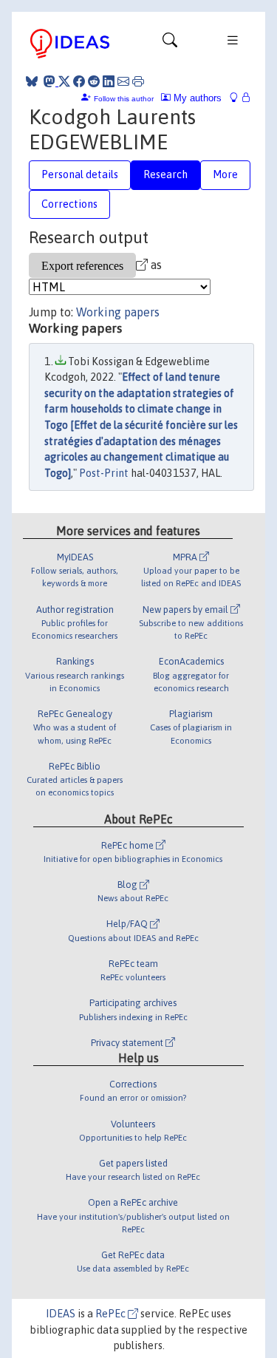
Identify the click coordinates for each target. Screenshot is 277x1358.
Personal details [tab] (79, 174)
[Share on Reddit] (94, 81)
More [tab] (225, 174)
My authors (196, 97)
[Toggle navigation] (170, 43)
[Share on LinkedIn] (108, 81)
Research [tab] (165, 174)
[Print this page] (138, 81)
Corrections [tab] (69, 204)
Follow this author (124, 99)
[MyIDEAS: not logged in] (238, 98)
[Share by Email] (123, 81)
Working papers (118, 312)
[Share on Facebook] (79, 81)
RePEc (111, 1314)
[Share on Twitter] (64, 81)
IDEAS (60, 1314)
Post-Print (104, 473)
